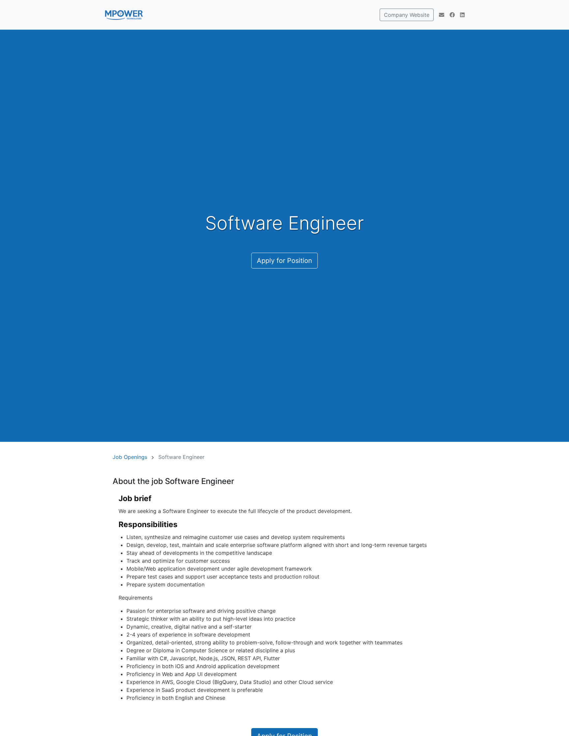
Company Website (406, 15)
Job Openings (130, 457)
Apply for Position (284, 261)
